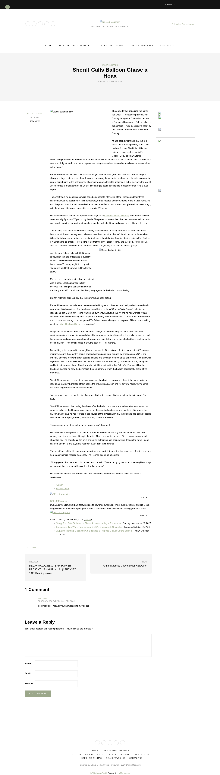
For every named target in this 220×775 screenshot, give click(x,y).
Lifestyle (125, 754)
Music (100, 754)
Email (28, 673)
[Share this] (104, 88)
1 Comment (35, 118)
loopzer (42, 599)
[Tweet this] (108, 88)
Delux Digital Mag (112, 46)
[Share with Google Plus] (112, 88)
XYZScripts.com (124, 773)
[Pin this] (115, 88)
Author (59, 485)
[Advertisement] (180, 161)
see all (88, 519)
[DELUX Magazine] (60, 493)
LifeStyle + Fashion (82, 754)
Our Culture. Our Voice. (75, 46)
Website (29, 683)
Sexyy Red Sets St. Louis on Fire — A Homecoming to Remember (88, 523)
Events (112, 754)
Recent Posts (62, 488)
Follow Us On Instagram (183, 24)
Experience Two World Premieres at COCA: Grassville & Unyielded (89, 527)
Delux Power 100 (142, 46)
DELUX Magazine (35, 114)
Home (48, 46)
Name (28, 663)
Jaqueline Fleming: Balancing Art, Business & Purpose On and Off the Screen (94, 530)
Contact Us (167, 46)
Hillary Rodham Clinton (70, 324)
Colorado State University (116, 215)
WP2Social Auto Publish (98, 773)
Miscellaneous (110, 65)
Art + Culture (143, 754)
